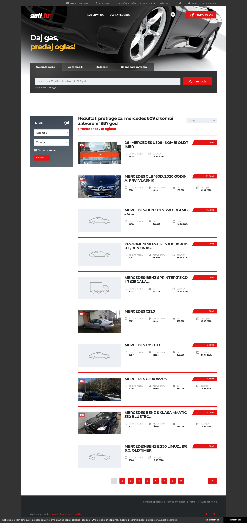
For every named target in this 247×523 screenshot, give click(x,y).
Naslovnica (95, 14)
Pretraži (199, 81)
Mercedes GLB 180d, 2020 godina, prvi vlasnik (156, 178)
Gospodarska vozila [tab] (134, 67)
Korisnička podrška (126, 3)
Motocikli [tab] (101, 67)
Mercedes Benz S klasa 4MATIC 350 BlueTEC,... (156, 415)
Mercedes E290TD (142, 345)
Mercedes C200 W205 (146, 379)
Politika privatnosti (176, 501)
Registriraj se (210, 3)
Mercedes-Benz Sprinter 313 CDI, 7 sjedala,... (156, 280)
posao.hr (54, 514)
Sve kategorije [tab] (45, 67)
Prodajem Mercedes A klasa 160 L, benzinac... (156, 246)
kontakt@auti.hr (79, 3)
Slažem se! (235, 520)
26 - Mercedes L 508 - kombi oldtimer (156, 145)
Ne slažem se (212, 520)
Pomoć (143, 3)
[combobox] (51, 132)
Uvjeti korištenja (159, 3)
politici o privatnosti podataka (161, 519)
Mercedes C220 (140, 311)
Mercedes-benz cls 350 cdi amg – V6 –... (156, 212)
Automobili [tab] (75, 67)
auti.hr (78, 514)
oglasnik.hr (67, 514)
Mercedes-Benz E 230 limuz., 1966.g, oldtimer (156, 448)
